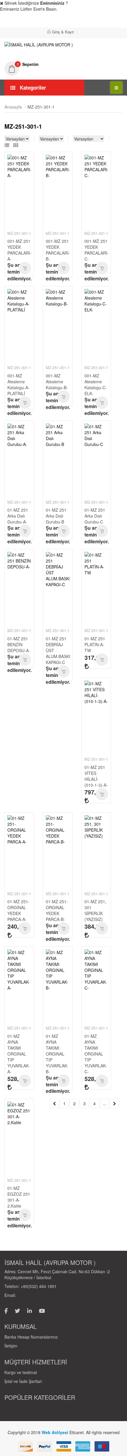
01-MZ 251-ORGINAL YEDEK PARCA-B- (57, 910)
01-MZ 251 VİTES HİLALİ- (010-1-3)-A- (96, 776)
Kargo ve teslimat (20, 1372)
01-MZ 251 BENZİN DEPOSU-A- (18, 644)
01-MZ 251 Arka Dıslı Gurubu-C (94, 516)
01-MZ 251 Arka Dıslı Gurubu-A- (17, 516)
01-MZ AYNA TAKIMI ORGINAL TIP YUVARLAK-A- (18, 1053)
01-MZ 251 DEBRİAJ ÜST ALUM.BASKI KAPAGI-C (57, 650)
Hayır (109, 21)
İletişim (10, 1346)
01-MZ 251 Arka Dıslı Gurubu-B (56, 516)
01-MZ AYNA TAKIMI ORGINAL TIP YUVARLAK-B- (57, 1053)
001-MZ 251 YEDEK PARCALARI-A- (19, 250)
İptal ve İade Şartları (23, 1381)
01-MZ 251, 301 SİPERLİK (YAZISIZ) (95, 910)
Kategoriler (32, 87)
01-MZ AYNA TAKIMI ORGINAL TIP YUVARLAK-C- (95, 1053)
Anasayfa (13, 107)
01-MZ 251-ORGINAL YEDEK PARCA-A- (18, 910)
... (104, 1103)
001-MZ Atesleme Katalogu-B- (57, 381)
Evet (72, 21)
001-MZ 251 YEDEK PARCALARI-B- (57, 250)
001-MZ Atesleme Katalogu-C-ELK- (95, 384)
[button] (63, 64)
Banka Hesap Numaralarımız (31, 1337)
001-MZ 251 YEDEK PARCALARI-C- (96, 250)
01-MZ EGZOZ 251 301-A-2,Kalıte (18, 1197)
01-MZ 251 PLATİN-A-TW (94, 644)
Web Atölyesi (55, 1432)
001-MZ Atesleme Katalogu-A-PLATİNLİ (18, 384)
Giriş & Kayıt (63, 32)
